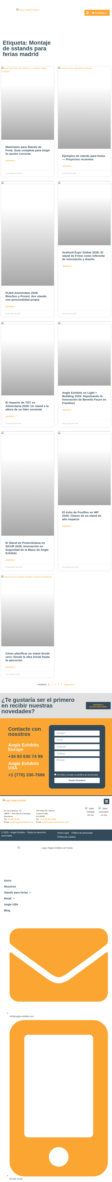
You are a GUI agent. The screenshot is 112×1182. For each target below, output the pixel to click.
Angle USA (11, 904)
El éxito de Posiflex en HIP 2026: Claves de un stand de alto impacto (81, 516)
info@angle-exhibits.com (21, 822)
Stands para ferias (16, 892)
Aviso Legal (63, 833)
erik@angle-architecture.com (55, 822)
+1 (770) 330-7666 (26, 774)
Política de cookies (66, 837)
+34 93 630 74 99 (25, 756)
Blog (7, 910)
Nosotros (10, 886)
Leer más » (10, 161)
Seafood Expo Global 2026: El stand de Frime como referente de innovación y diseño (83, 256)
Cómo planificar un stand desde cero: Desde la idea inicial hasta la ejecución (27, 657)
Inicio (7, 880)
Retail (8, 898)
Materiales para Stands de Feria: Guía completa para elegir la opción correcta (27, 150)
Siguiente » (69, 684)
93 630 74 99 (13, 819)
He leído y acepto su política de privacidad (77, 774)
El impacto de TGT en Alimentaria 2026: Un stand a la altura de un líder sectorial (27, 406)
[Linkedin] (106, 801)
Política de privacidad (82, 833)
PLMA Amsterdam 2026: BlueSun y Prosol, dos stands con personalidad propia (26, 296)
